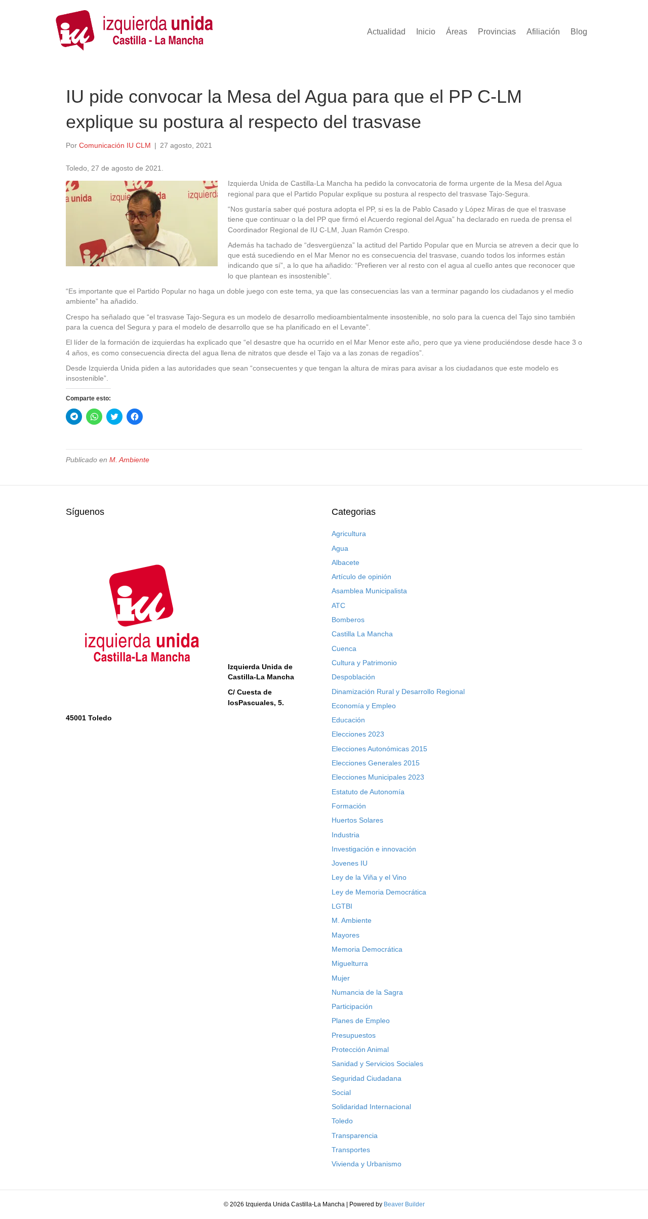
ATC (338, 605)
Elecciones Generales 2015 (376, 763)
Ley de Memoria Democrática (379, 892)
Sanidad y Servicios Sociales (377, 1064)
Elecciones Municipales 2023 (378, 777)
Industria (345, 835)
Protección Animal (360, 1049)
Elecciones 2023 (358, 734)
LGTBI (342, 906)
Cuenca (344, 648)
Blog (579, 31)
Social (341, 1092)
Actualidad (386, 31)
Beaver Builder (404, 1204)
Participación (352, 1006)
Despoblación (353, 677)
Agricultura (349, 534)
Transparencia (355, 1135)
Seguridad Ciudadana (366, 1078)
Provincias (497, 31)
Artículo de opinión (361, 577)
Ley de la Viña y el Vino (369, 877)
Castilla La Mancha (362, 634)
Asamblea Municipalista (369, 591)
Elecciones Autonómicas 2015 (379, 749)
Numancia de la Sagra (367, 992)
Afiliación (543, 31)
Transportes (351, 1150)
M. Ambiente (129, 460)
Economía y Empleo (364, 706)
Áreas (456, 31)
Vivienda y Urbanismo (366, 1164)
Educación (348, 720)
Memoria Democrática (367, 949)
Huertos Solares (357, 820)
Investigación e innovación (374, 849)
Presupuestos (354, 1035)
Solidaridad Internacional (371, 1107)
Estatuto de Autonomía (368, 792)
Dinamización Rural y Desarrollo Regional (398, 691)
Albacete (345, 562)
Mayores (345, 935)
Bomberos (348, 620)
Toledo (342, 1121)
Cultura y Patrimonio (364, 663)
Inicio (425, 31)
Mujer (341, 978)
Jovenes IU (350, 863)
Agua (340, 548)
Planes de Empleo (361, 1021)
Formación (349, 806)
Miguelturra (350, 963)
